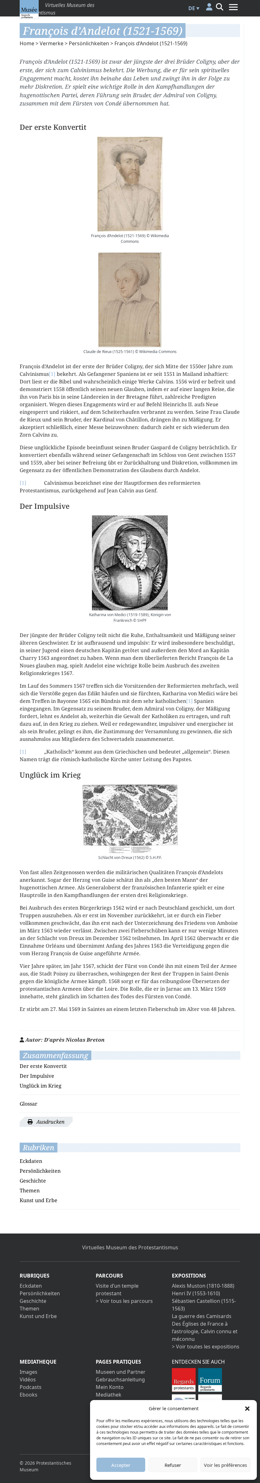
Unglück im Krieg (41, 1085)
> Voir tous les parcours (124, 1300)
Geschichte (33, 1180)
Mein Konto (110, 1387)
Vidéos (28, 1379)
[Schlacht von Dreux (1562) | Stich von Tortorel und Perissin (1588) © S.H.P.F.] (130, 819)
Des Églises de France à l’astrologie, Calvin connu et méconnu (204, 1331)
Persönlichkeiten (89, 43)
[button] (247, 1408)
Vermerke (51, 43)
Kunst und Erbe (38, 1200)
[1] (52, 373)
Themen (30, 1190)
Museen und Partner (121, 1371)
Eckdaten (31, 1161)
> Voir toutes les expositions (205, 1346)
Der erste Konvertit (43, 1066)
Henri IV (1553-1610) (196, 1293)
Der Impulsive (37, 1075)
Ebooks (28, 1394)
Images (28, 1371)
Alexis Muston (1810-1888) (203, 1285)
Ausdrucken (50, 1121)
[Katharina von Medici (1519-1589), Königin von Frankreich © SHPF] (130, 562)
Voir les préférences (225, 1465)
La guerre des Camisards (201, 1316)
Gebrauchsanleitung (120, 1379)
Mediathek (108, 1394)
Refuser (173, 1465)
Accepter (120, 1465)
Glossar (28, 1103)
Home (27, 43)
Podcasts (31, 1387)
